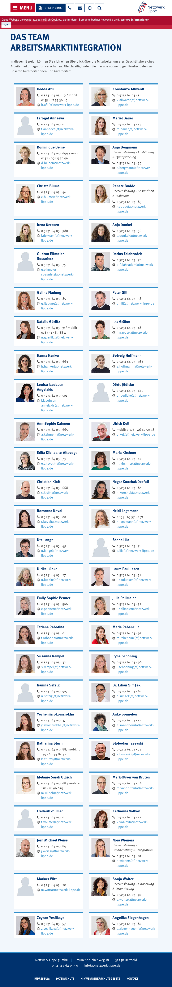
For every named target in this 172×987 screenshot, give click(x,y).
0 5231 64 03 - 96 (129, 661)
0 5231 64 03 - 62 (129, 691)
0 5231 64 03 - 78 (129, 259)
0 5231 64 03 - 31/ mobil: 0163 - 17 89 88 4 (59, 329)
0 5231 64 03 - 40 (129, 458)
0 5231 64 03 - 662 (130, 390)
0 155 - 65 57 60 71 (130, 516)
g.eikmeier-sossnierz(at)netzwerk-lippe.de (57, 274)
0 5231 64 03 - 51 (129, 574)
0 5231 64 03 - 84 (129, 487)
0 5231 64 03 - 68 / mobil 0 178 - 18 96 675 (60, 785)
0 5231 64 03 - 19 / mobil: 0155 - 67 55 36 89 (59, 97)
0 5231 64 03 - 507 (54, 691)
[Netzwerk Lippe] (151, 6)
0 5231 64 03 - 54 (129, 124)
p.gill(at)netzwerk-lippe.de (135, 303)
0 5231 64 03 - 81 (129, 855)
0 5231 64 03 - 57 (53, 923)
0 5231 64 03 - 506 (54, 603)
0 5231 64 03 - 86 (129, 923)
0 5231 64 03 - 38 (129, 298)
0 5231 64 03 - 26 (129, 783)
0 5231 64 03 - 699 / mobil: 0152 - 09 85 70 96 (60, 155)
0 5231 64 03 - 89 (53, 846)
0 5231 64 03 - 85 (53, 298)
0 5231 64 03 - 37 (53, 720)
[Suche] (99, 8)
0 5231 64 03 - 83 (129, 201)
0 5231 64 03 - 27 (53, 574)
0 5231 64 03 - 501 (54, 395)
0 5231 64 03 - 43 (129, 720)
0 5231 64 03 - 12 (129, 816)
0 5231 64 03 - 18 (129, 327)
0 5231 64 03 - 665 (54, 429)
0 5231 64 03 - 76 (129, 545)
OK (6, 25)
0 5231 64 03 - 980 (54, 230)
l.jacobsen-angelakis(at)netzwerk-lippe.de (57, 405)
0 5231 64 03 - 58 (129, 94)
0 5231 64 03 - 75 (53, 264)
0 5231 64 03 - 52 (129, 603)
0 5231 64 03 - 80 (53, 516)
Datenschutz (65, 978)
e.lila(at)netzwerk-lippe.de (135, 550)
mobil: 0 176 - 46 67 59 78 (135, 429)
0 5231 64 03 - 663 (54, 361)
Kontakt (132, 978)
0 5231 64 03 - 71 (129, 749)
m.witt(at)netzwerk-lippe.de (61, 889)
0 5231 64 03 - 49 (53, 545)
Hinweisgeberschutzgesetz (100, 978)
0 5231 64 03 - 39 (129, 162)
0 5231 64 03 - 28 (53, 884)
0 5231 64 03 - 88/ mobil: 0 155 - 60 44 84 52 (60, 751)
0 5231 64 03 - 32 (53, 661)
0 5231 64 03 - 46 (53, 191)
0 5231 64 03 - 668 (54, 487)
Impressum (42, 978)
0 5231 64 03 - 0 (52, 124)
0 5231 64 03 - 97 (129, 632)
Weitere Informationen (135, 19)
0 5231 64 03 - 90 (129, 894)
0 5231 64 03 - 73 (53, 458)
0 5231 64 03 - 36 (129, 230)
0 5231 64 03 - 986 (130, 361)
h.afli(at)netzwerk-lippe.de (60, 104)
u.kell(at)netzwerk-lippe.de (136, 434)
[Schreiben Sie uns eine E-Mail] (79, 8)
